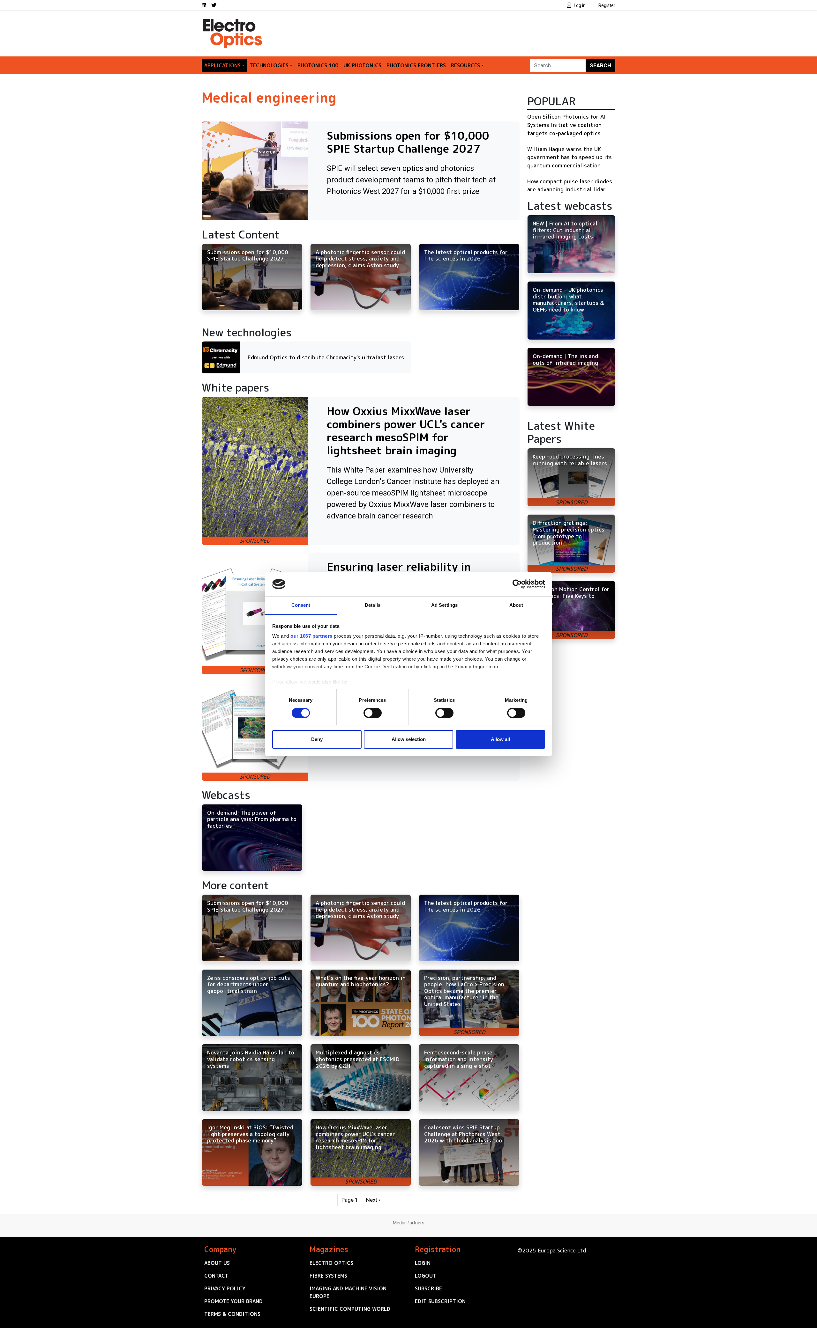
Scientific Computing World (350, 1308)
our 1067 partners (311, 636)
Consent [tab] (301, 605)
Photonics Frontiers (416, 65)
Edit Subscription (440, 1301)
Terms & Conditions (232, 1313)
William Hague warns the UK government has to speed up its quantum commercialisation (569, 157)
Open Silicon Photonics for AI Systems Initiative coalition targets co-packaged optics (566, 124)
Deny (317, 739)
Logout (425, 1275)
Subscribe (428, 1288)
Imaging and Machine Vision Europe (348, 1292)
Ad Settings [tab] (444, 605)
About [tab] (516, 605)
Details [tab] (372, 605)
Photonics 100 (317, 65)
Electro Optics (331, 1262)
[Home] (233, 21)
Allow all (500, 739)
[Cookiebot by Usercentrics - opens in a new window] (517, 584)
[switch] (373, 713)
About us (217, 1262)
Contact (216, 1275)
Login (423, 1262)
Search (600, 65)
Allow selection (409, 739)
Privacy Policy (224, 1288)
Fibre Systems (328, 1275)
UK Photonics (362, 65)
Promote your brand (233, 1301)
